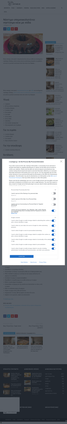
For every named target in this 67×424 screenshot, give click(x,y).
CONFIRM (22, 256)
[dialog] (33, 212)
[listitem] (33, 190)
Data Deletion (24, 262)
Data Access (33, 262)
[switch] (54, 193)
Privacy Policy (42, 262)
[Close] (61, 161)
